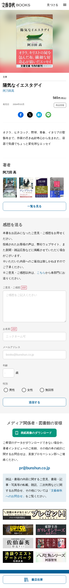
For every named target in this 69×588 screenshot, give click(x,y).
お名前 (6, 329)
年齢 (5, 365)
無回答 (49, 390)
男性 (12, 390)
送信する (34, 402)
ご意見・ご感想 (11, 287)
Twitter (30, 115)
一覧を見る (34, 206)
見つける (52, 5)
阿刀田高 (8, 90)
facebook (21, 115)
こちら (41, 272)
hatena (39, 115)
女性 (30, 390)
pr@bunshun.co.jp (34, 468)
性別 (5, 384)
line (48, 115)
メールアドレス (11, 347)
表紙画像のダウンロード (36, 432)
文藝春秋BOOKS (15, 5)
